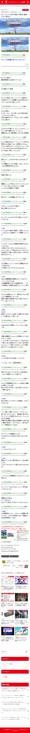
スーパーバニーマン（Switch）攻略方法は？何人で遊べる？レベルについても (13, 696)
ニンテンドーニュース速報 (16, 729)
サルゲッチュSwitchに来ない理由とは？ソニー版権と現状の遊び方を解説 (14, 703)
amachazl (9, 545)
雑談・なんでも (14, 556)
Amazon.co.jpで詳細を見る (9, 551)
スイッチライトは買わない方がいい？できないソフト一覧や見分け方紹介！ (14, 718)
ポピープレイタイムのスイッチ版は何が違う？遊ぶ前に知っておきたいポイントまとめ (14, 710)
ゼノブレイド (6, 556)
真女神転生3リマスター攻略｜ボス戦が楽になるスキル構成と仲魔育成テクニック (14, 689)
